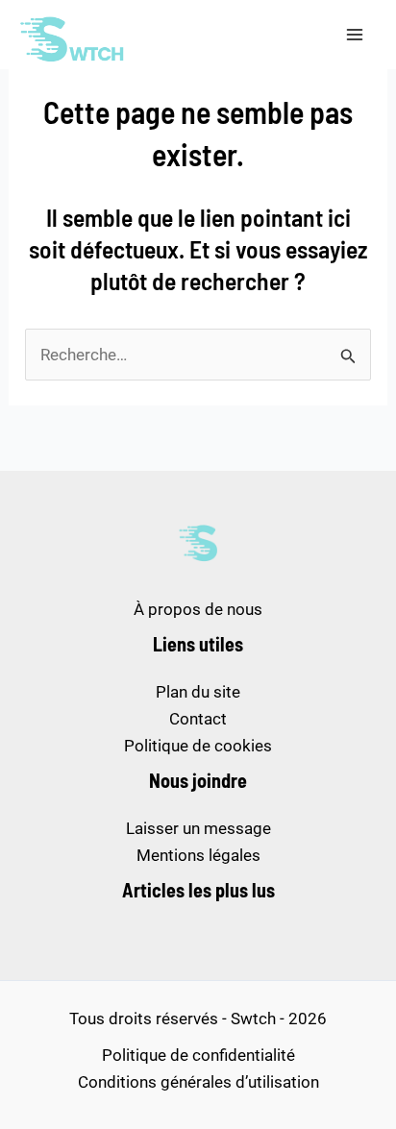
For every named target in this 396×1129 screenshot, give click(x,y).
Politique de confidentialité (198, 1055)
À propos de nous (198, 609)
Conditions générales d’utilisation (198, 1082)
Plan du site (198, 691)
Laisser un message (198, 828)
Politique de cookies (198, 745)
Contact (198, 718)
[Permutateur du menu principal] (356, 34)
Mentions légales (198, 855)
